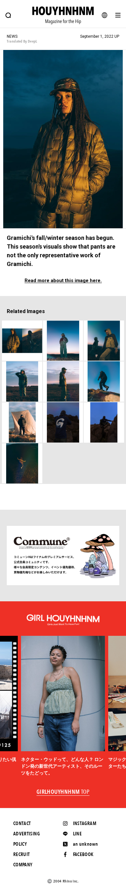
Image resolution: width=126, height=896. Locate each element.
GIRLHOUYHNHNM (63, 792)
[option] (63, 706)
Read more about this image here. (63, 280)
